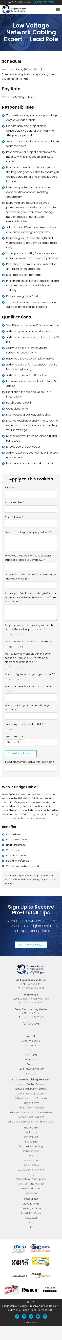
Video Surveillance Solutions (31, 1098)
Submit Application (20, 753)
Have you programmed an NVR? (25, 724)
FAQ (31, 1227)
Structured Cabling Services (31, 1080)
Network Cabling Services (31, 1084)
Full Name (11, 487)
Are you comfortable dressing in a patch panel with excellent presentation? (29, 627)
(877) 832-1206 (43, 2)
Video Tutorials (31, 1204)
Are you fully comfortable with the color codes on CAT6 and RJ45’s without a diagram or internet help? (28, 658)
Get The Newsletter (31, 944)
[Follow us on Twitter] (24, 1316)
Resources (31, 1199)
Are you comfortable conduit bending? (29, 641)
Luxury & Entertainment (31, 1170)
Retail (31, 1156)
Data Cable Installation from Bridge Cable (31, 1121)
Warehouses (31, 1160)
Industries (31, 1128)
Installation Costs (31, 1213)
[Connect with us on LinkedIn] (31, 1316)
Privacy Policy (31, 1322)
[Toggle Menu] (58, 9)
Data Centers (31, 1165)
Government (31, 1137)
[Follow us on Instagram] (45, 1316)
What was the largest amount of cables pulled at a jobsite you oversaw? (28, 557)
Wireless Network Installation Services (31, 1112)
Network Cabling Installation (31, 1089)
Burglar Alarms (31, 1103)
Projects (31, 1050)
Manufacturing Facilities (31, 1184)
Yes (10, 634)
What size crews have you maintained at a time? (30, 688)
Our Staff (31, 1045)
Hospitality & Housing (31, 1146)
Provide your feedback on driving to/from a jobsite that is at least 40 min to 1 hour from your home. (30, 597)
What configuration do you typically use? (30, 674)
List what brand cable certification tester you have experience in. (31, 576)
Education (31, 1141)
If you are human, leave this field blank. (29, 762)
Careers (31, 1064)
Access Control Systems (31, 1093)
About (31, 1036)
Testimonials (31, 1059)
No (21, 634)
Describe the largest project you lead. (28, 532)
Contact (31, 1073)
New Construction (31, 1188)
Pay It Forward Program (31, 1069)
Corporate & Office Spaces (31, 1179)
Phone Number (14, 502)
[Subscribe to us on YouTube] (38, 1316)
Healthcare (31, 1132)
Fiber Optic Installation (31, 1107)
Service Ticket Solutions (31, 1117)
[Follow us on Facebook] (17, 1316)
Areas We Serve (31, 1041)
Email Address (14, 517)
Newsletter (31, 1218)
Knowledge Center (31, 1208)
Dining (31, 1174)
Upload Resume (15, 736)
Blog (31, 1222)
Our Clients (31, 1055)
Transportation (31, 1151)
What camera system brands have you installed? (28, 707)
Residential (31, 1193)
